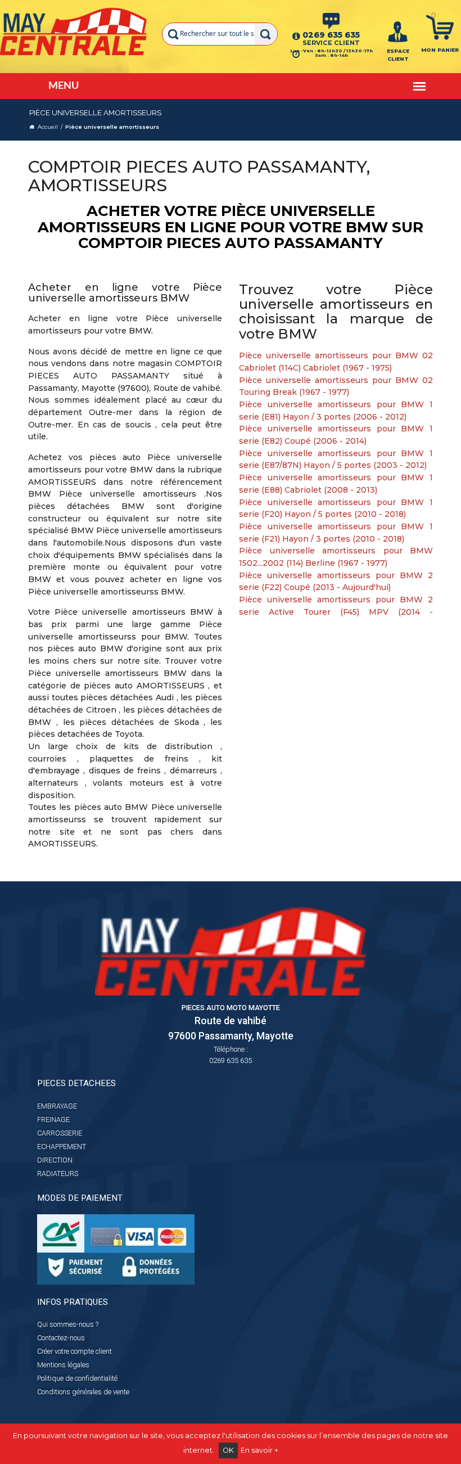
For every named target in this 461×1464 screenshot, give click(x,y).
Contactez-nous (61, 1338)
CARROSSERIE (59, 1133)
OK (228, 1450)
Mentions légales (63, 1365)
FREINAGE (53, 1119)
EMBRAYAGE (57, 1106)
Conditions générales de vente (83, 1392)
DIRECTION (55, 1160)
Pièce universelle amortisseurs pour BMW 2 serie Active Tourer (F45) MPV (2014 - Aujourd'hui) (336, 611)
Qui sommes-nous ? (67, 1324)
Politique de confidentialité (77, 1378)
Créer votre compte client (74, 1351)
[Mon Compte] (397, 31)
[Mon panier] (440, 26)
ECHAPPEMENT (61, 1146)
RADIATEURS (57, 1173)
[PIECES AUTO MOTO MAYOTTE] (73, 31)
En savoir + (259, 1450)
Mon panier (440, 50)
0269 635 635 (331, 35)
